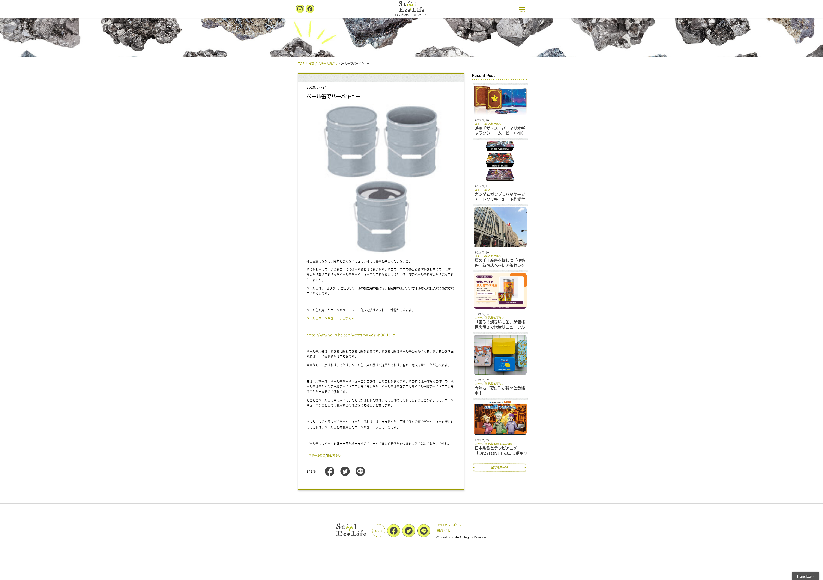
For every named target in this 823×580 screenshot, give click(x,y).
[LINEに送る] (360, 475)
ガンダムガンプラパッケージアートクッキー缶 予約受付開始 (500, 199)
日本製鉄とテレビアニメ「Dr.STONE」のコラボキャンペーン (501, 453)
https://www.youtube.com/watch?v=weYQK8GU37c (350, 335)
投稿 (311, 63)
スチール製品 (326, 63)
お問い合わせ (444, 530)
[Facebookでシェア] (329, 475)
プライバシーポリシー (450, 525)
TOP (301, 63)
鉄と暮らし (334, 455)
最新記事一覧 (499, 467)
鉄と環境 (496, 444)
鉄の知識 (507, 444)
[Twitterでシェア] (345, 475)
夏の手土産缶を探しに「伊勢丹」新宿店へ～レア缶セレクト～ (500, 265)
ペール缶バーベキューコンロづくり (330, 318)
